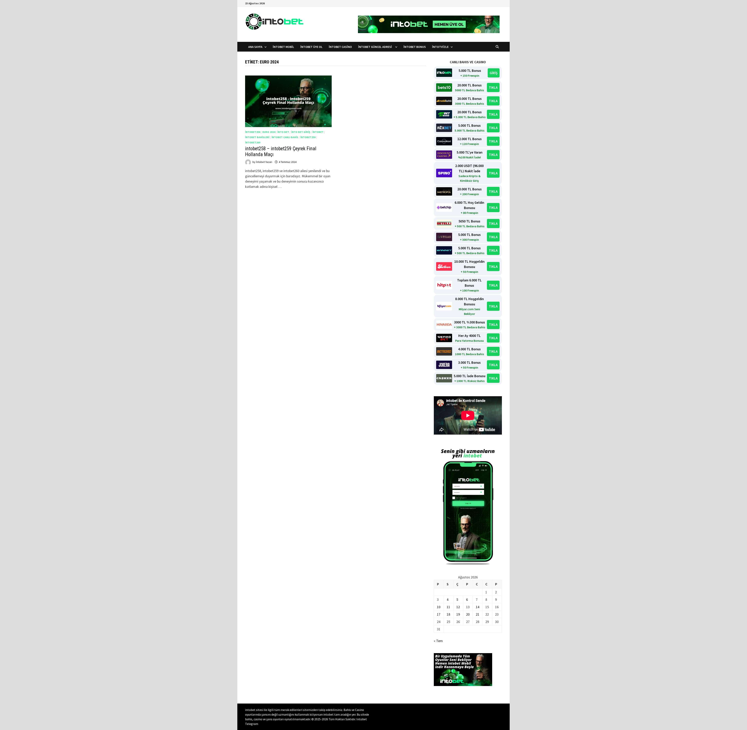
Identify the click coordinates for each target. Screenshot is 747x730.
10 (438, 607)
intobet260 (252, 142)
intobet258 (252, 132)
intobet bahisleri (257, 137)
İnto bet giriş (300, 132)
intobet (318, 132)
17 (438, 614)
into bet (283, 132)
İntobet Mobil (283, 47)
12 (458, 607)
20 (468, 614)
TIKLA (493, 87)
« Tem (438, 641)
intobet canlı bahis (285, 137)
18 (448, 614)
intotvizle (440, 47)
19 (458, 614)
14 (477, 607)
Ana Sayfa (255, 47)
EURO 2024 (268, 132)
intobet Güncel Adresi (375, 47)
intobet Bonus (414, 47)
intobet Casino (340, 47)
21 (477, 614)
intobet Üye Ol (311, 47)
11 (448, 607)
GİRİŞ (494, 73)
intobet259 (308, 137)
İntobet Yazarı (264, 162)
